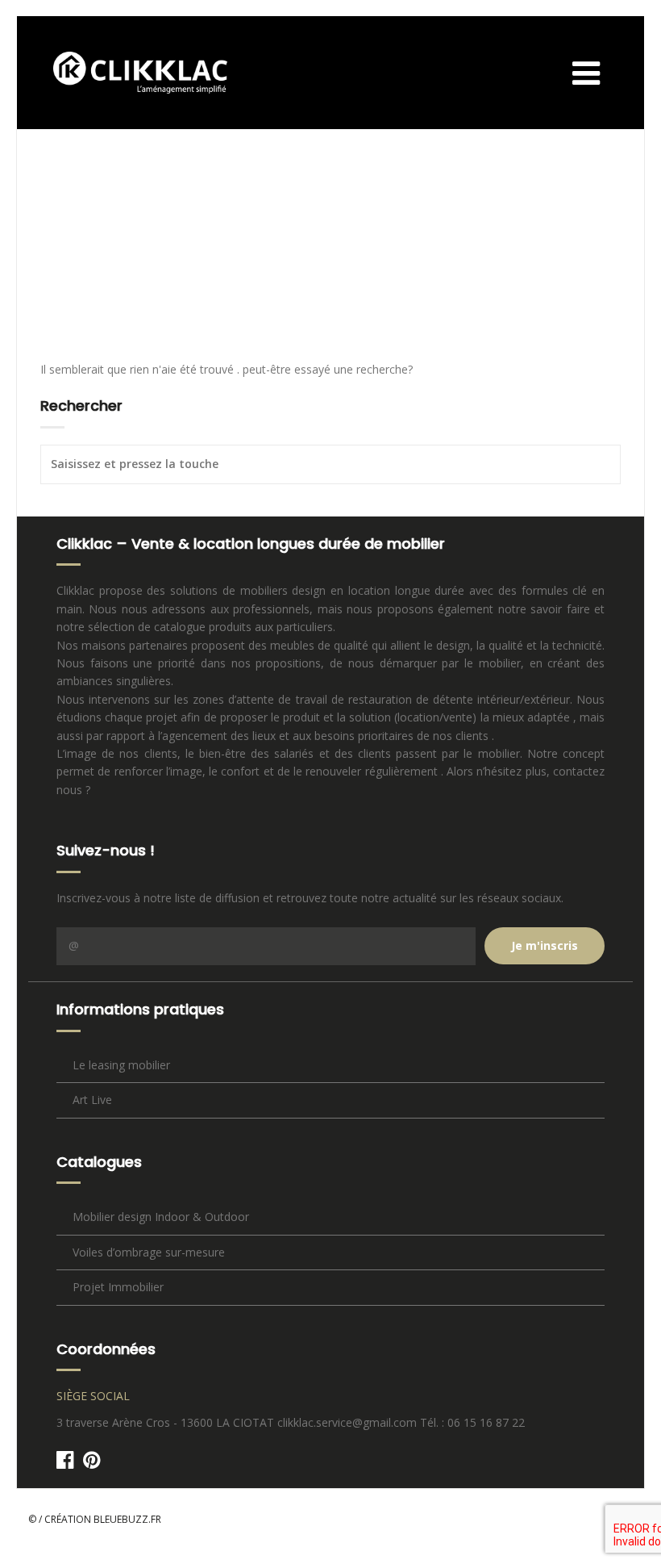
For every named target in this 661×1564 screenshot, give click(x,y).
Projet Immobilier (118, 1286)
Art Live (92, 1099)
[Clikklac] (128, 73)
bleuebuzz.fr (127, 1519)
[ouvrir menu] (602, 72)
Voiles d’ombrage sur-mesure (149, 1252)
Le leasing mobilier (121, 1065)
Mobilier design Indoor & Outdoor (161, 1216)
